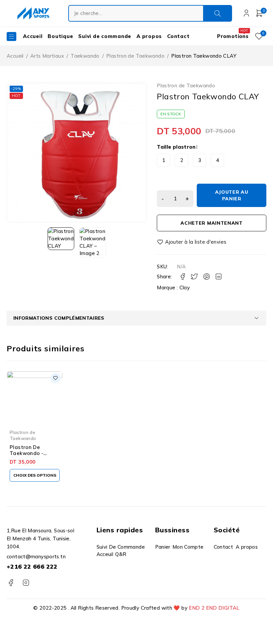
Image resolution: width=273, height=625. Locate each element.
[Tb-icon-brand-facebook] (11, 583)
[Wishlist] (192, 242)
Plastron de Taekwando (135, 56)
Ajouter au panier (231, 195)
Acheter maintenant (211, 223)
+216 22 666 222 (32, 566)
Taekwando (85, 56)
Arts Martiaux (47, 56)
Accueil (15, 56)
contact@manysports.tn (36, 556)
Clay (184, 287)
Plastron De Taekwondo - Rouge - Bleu (26, 453)
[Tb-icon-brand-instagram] (26, 583)
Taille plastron (176, 147)
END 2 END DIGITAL (214, 608)
